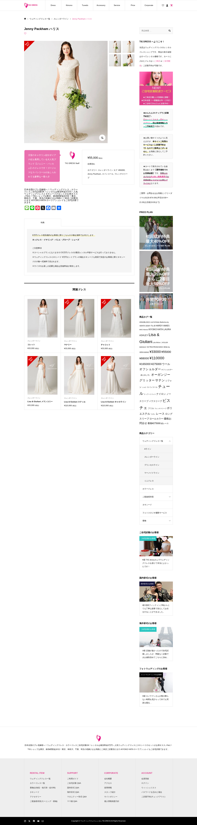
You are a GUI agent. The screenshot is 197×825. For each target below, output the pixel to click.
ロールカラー (156, 418)
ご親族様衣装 (148, 497)
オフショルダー (150, 369)
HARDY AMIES (163, 326)
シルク (144, 387)
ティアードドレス (150, 394)
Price (133, 5)
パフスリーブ (155, 401)
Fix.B (153, 326)
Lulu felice (156, 342)
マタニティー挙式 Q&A (77, 797)
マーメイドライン (151, 473)
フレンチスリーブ (160, 408)
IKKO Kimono (143, 329)
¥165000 (145, 364)
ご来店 (157, 61)
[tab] (42, 222)
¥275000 (156, 364)
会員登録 (145, 779)
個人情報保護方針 (111, 801)
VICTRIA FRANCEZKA (155, 347)
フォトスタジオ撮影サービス (154, 513)
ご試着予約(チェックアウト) (153, 797)
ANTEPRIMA (155, 322)
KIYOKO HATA (156, 329)
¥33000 (155, 352)
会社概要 (108, 779)
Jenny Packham (94, 174)
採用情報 (108, 788)
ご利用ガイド (72, 779)
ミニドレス (149, 481)
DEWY (148, 326)
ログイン (145, 783)
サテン (160, 380)
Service (117, 5)
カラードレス (148, 489)
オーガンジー (160, 374)
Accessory (101, 5)
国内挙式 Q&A (73, 788)
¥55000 (121, 170)
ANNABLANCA (144, 322)
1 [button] (153, 554)
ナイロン (161, 394)
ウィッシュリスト (148, 788)
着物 (144, 521)
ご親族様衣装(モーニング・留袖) (43, 801)
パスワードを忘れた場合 (151, 792)
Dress (53, 5)
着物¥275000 (154, 423)
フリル (151, 408)
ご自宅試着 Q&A (74, 783)
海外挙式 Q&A (73, 792)
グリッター (147, 380)
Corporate (149, 5)
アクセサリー (35, 797)
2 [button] (156, 554)
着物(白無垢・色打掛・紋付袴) (43, 788)
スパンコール (107, 174)
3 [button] (158, 554)
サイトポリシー (110, 797)
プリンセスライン (151, 465)
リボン (153, 414)
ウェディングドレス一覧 (152, 441)
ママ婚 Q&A (72, 801)
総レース (165, 423)
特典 (42, 222)
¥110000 (157, 358)
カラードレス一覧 (37, 783)
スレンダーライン (105, 170)
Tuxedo (85, 5)
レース (160, 413)
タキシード (147, 505)
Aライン (147, 449)
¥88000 (144, 358)
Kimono (69, 5)
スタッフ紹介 (110, 792)
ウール (166, 364)
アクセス (108, 783)
